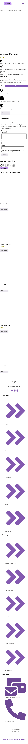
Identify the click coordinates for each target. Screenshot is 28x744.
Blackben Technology (14, 740)
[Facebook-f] (12, 390)
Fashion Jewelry (12, 74)
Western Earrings (22, 73)
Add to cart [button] (4, 209)
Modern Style (19, 74)
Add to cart (16, 85)
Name (3, 141)
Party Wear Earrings (8, 10)
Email (3, 145)
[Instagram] (16, 390)
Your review (4, 132)
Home (1, 10)
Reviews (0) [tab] (5, 113)
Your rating (4, 131)
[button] (23, 4)
